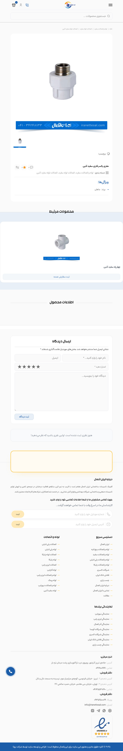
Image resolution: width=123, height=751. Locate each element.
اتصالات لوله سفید (86, 28)
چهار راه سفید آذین (112, 267)
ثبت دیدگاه (24, 417)
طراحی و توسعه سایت (36, 747)
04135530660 (99, 689)
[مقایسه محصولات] (17, 167)
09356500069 (100, 699)
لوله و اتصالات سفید (100, 28)
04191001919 (101, 668)
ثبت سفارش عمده (62, 277)
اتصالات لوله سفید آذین (70, 28)
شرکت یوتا (17, 747)
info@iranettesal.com (95, 704)
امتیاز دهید (100, 367)
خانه (111, 28)
